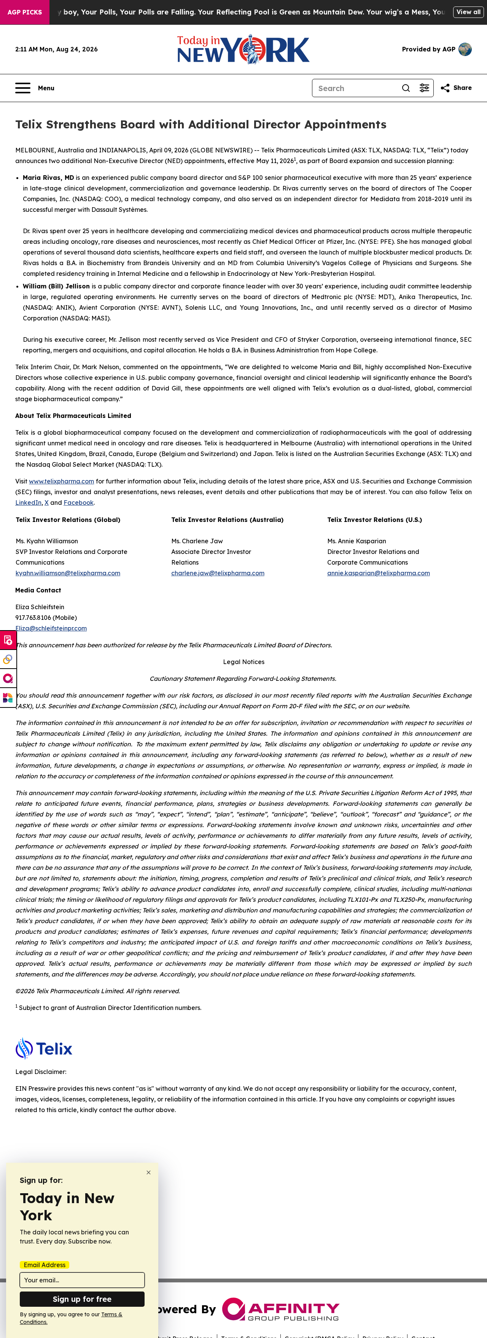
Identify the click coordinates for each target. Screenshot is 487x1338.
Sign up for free (82, 1299)
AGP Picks (25, 12)
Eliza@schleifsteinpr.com (51, 628)
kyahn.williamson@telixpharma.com (68, 573)
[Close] (148, 1172)
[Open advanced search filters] (424, 88)
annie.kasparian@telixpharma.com (378, 573)
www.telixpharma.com (61, 481)
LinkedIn (28, 502)
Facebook (79, 502)
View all (469, 12)
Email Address (44, 1265)
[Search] (406, 88)
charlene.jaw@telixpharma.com (217, 573)
